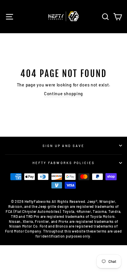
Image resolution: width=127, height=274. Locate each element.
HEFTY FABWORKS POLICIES (63, 163)
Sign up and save (63, 146)
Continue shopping (63, 93)
